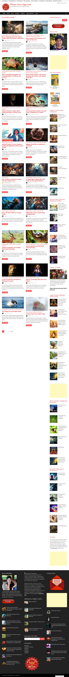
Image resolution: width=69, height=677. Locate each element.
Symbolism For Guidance (57, 0)
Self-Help (10, 142)
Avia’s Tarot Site (30, 13)
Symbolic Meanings (34, 72)
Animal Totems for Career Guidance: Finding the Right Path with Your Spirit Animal (12, 146)
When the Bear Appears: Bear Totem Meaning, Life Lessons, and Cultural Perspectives (36, 76)
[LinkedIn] (65, 3)
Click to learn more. (54, 50)
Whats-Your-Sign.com (20, 4)
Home (4, 13)
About (8, 13)
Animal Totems (5, 0)
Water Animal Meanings (14, 35)
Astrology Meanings (12, 0)
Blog (12, 13)
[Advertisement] (58, 62)
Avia (5, 40)
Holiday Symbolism (37, 177)
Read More (5, 51)
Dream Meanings (20, 0)
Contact (23, 13)
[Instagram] (63, 3)
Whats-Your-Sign (7, 182)
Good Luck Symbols (34, 0)
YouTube (26, 648)
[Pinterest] (62, 3)
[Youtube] (59, 3)
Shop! (36, 13)
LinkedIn (26, 652)
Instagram (26, 651)
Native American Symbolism (7, 309)
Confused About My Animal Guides (35, 314)
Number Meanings (49, 0)
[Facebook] (58, 3)
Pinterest (26, 649)
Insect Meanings (43, 142)
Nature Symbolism (27, 0)
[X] (61, 3)
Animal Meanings (5, 35)
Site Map (17, 13)
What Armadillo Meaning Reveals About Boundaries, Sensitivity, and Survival (11, 76)
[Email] (66, 3)
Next (12, 331)
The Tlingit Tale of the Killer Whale (11, 311)
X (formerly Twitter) (28, 647)
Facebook (26, 645)
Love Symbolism (42, 0)
